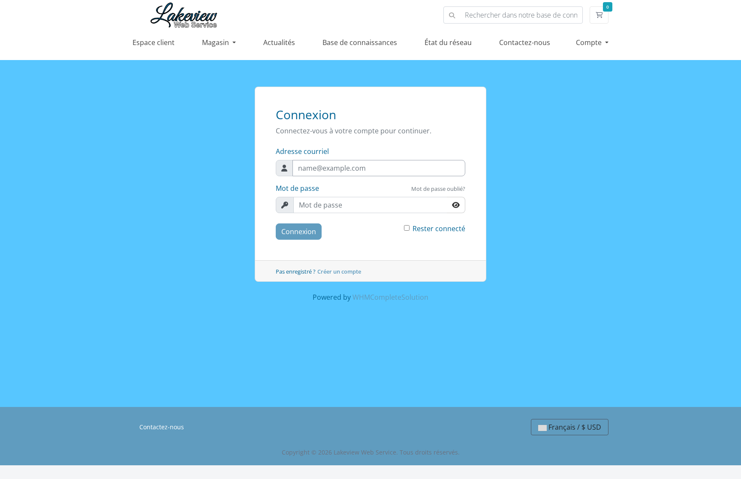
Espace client (154, 42)
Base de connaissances (359, 42)
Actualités (279, 42)
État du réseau (448, 42)
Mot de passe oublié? (438, 189)
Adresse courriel (302, 151)
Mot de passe (297, 188)
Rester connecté (439, 228)
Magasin (216, 42)
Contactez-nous (524, 42)
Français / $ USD (574, 427)
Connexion (298, 231)
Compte (589, 42)
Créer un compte (339, 271)
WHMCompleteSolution (390, 297)
